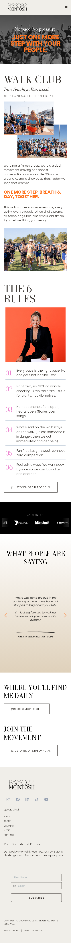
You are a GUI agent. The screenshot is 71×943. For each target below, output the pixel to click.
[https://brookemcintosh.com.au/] (17, 7)
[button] (65, 7)
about (7, 821)
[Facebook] (18, 799)
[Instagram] (8, 799)
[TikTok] (37, 799)
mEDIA (7, 830)
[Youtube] (46, 799)
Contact (9, 835)
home (7, 816)
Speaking (9, 825)
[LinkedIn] (27, 799)
